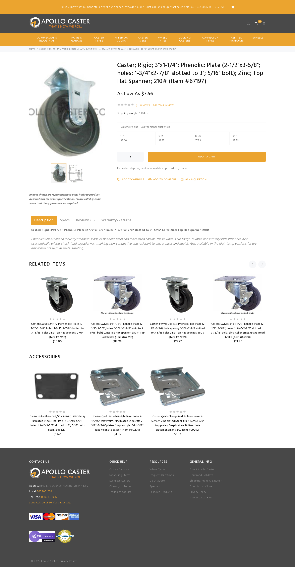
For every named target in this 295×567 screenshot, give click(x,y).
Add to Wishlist (133, 179)
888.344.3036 (43, 497)
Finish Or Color (121, 39)
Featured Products (161, 492)
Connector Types (210, 39)
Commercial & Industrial (47, 39)
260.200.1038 (40, 491)
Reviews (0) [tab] (85, 220)
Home (32, 49)
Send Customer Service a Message (50, 502)
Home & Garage (76, 39)
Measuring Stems (119, 475)
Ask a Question (195, 179)
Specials (155, 486)
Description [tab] (44, 220)
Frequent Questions (162, 475)
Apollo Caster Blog (201, 497)
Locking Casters (185, 39)
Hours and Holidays (201, 475)
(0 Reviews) (143, 105)
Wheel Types (162, 39)
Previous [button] (252, 264)
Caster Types (99, 39)
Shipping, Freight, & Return (206, 481)
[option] (57, 309)
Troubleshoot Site (120, 492)
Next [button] (262, 264)
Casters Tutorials (119, 469)
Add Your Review (163, 105)
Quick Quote (157, 481)
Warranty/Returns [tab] (116, 220)
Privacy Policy (198, 492)
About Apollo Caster (202, 469)
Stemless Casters (119, 481)
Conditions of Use (201, 486)
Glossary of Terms (120, 486)
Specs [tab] (65, 220)
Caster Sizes (143, 39)
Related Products (237, 39)
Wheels (258, 38)
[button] (102, 66)
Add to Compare (164, 179)
